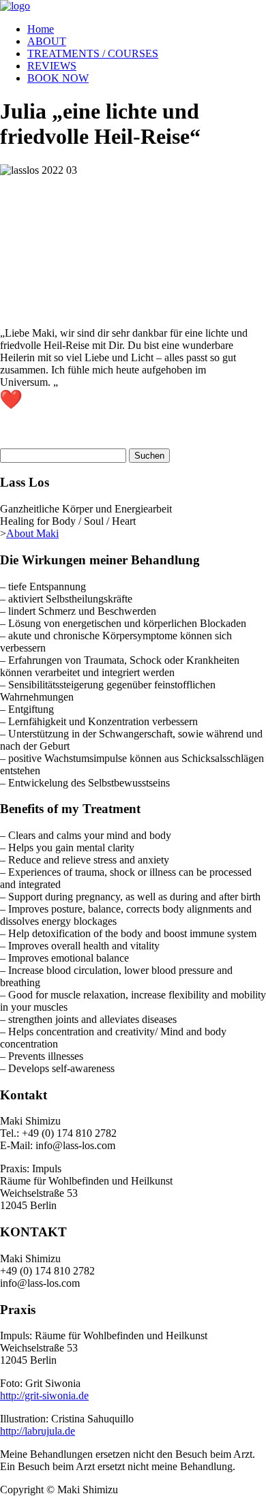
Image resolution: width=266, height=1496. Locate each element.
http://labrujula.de (37, 1431)
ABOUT (46, 41)
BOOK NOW (58, 78)
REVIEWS (51, 66)
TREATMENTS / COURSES (92, 53)
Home (40, 29)
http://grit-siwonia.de (44, 1395)
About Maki (32, 533)
